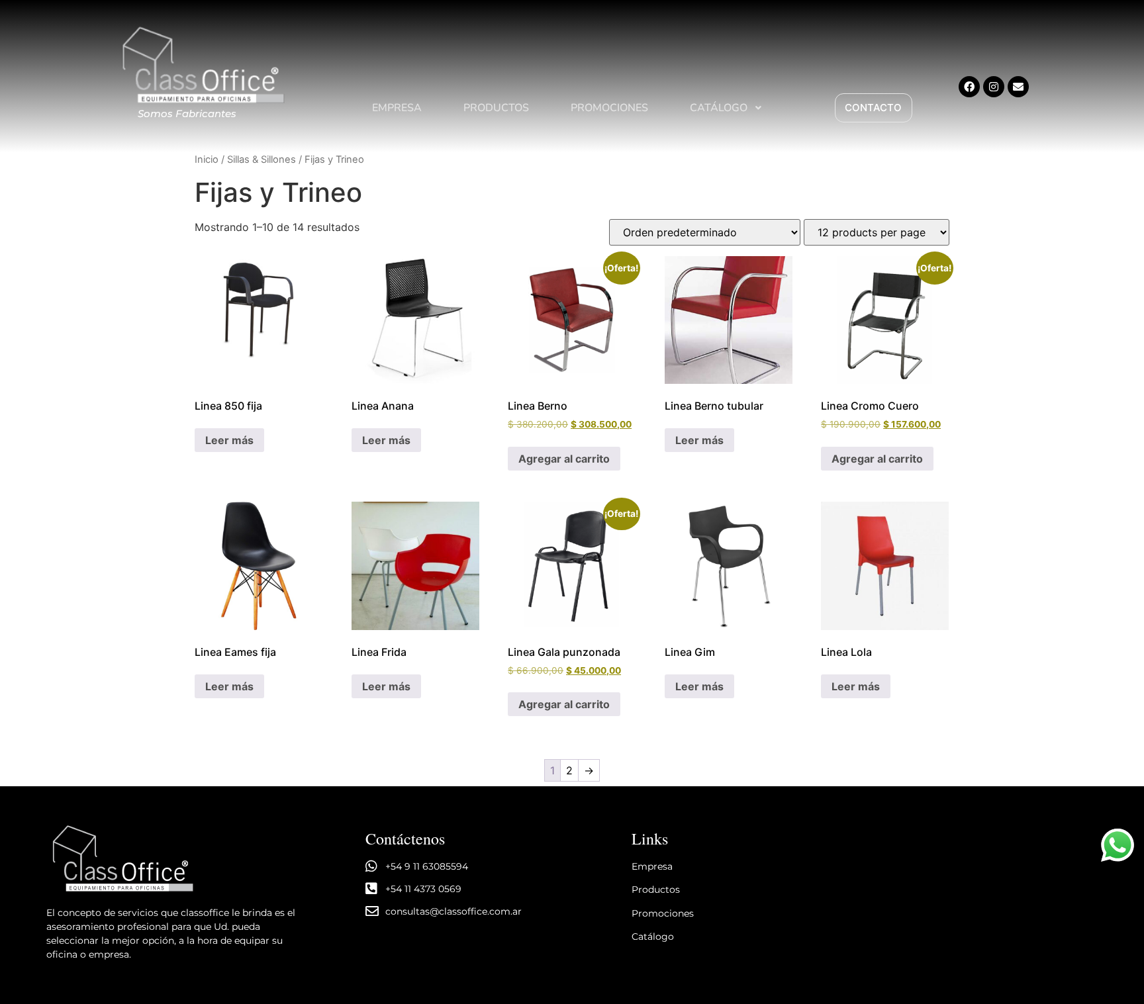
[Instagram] (993, 86)
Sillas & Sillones (261, 159)
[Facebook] (969, 86)
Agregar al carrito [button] (564, 458)
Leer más (229, 440)
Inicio (206, 159)
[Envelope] (1018, 86)
